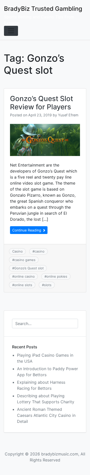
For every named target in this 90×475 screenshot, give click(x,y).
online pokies (56, 276)
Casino (17, 251)
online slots (23, 285)
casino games (25, 260)
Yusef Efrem (68, 115)
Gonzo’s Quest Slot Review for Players (41, 102)
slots (48, 285)
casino (39, 251)
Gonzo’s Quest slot (29, 268)
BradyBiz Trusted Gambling (43, 8)
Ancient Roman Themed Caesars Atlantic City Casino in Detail (46, 415)
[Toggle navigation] (11, 31)
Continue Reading (27, 230)
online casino (24, 276)
